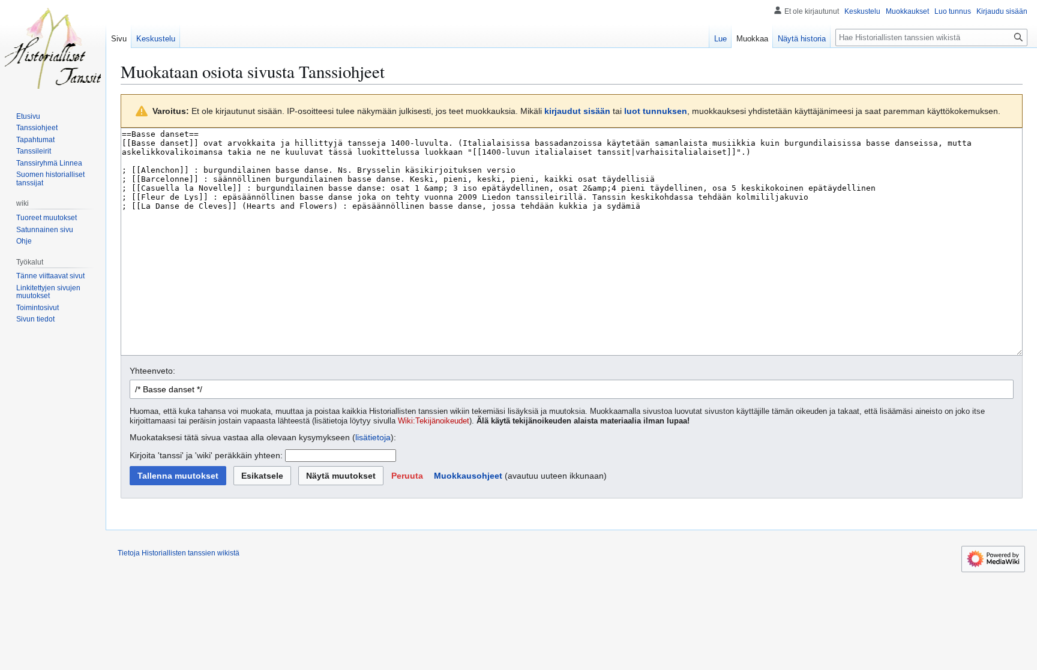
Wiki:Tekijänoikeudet (433, 421)
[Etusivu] (53, 48)
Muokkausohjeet (468, 475)
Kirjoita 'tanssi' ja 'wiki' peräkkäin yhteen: (206, 455)
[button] (407, 475)
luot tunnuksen (655, 111)
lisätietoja (373, 437)
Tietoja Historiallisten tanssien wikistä (178, 553)
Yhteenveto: (152, 370)
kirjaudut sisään (577, 111)
